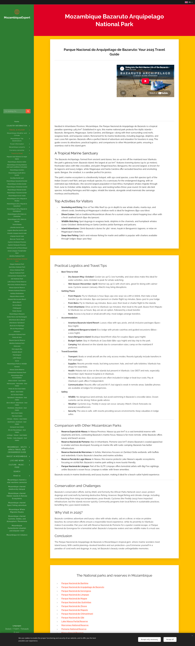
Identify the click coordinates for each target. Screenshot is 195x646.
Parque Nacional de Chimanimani (77, 614)
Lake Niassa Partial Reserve (74, 621)
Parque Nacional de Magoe (74, 598)
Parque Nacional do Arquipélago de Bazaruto (82, 587)
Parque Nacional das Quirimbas (76, 602)
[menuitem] (17, 121)
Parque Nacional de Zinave (74, 606)
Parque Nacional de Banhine (74, 583)
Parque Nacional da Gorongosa (76, 591)
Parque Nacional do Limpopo (75, 594)
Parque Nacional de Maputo (74, 610)
